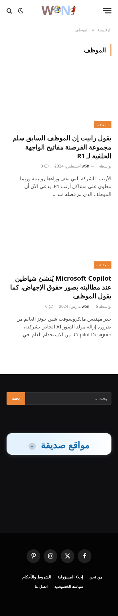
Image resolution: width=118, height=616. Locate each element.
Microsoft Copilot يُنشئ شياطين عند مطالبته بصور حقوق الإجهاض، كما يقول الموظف (60, 287)
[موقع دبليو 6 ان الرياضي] (59, 10)
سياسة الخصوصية (69, 586)
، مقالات (102, 124)
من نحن (95, 577)
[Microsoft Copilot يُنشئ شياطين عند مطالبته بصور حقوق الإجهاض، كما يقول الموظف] (59, 239)
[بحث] (10, 10)
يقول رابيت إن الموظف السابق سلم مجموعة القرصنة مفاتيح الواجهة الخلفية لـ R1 (61, 146)
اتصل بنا (41, 586)
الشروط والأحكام (36, 577)
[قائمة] (107, 10)
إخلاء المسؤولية (70, 577)
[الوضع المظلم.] (20, 11)
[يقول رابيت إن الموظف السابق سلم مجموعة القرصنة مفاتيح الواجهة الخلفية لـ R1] (59, 98)
